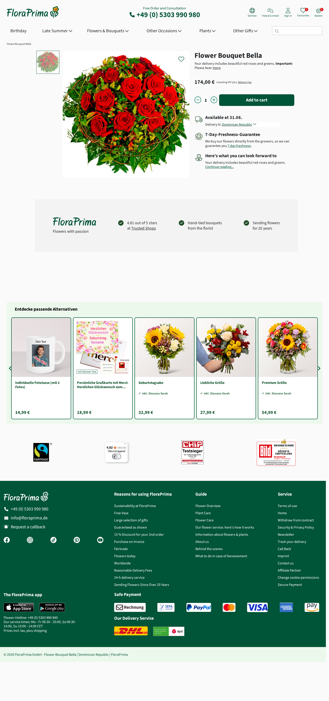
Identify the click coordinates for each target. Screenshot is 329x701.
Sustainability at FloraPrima (135, 505)
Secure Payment (290, 584)
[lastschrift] (166, 607)
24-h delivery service (129, 577)
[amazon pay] (312, 607)
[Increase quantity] (214, 100)
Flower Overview (208, 505)
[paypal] (198, 607)
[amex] (286, 607)
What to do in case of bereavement (221, 556)
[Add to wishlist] (184, 56)
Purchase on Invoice (129, 541)
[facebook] (7, 540)
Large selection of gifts (131, 520)
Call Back (284, 548)
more (217, 67)
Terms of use (287, 505)
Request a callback (28, 527)
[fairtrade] (42, 452)
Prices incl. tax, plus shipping (25, 630)
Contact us (286, 563)
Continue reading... (219, 166)
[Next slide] (318, 368)
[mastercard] (229, 607)
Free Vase (121, 513)
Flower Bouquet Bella (19, 44)
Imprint (283, 556)
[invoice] (130, 607)
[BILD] (276, 452)
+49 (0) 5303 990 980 (168, 14)
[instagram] (30, 540)
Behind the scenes (209, 548)
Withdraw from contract (296, 520)
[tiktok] (53, 540)
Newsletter (286, 534)
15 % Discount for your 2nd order (139, 534)
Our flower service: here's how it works (224, 527)
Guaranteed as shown (130, 527)
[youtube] (100, 540)
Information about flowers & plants (221, 534)
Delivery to (213, 124)
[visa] (257, 607)
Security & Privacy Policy (296, 527)
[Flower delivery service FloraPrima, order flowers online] (33, 17)
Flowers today (124, 556)
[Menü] (125, 444)
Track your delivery (292, 541)
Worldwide (122, 563)
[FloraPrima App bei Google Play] (52, 607)
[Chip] (192, 452)
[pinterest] (77, 540)
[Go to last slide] (10, 368)
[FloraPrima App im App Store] (19, 607)
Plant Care (203, 513)
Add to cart (256, 100)
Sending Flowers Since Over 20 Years (141, 584)
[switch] (116, 456)
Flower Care (204, 520)
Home (282, 513)
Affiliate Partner (289, 570)
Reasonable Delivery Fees (133, 570)
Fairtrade (121, 548)
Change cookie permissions (298, 577)
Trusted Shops (143, 228)
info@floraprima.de (29, 518)
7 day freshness (239, 145)
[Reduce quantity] (197, 100)
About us (202, 541)
